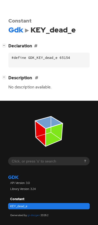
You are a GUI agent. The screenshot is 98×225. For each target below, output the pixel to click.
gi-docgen (33, 215)
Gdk (13, 177)
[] (5, 45)
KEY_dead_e (18, 206)
